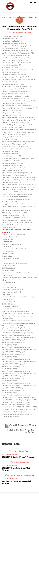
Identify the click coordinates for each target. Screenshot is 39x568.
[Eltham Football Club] (10, 10)
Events (24, 32)
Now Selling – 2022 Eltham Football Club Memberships (20, 431)
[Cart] (31, 2)
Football (29, 32)
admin (9, 32)
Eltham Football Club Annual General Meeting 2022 (20, 426)
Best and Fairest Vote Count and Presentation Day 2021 (19, 28)
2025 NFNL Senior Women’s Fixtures (18, 457)
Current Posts (17, 32)
